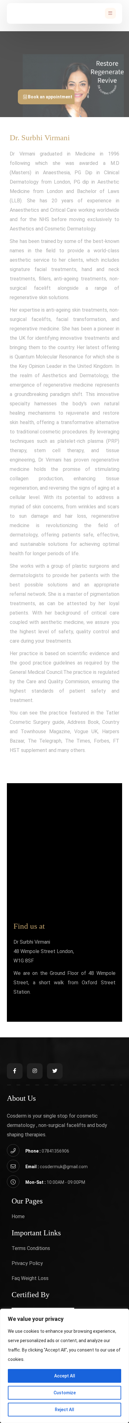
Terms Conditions (31, 1248)
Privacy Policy (27, 1263)
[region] (64, 1366)
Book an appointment (49, 96)
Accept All (64, 1375)
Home (18, 1216)
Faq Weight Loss (30, 1278)
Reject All (64, 1409)
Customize (65, 1392)
